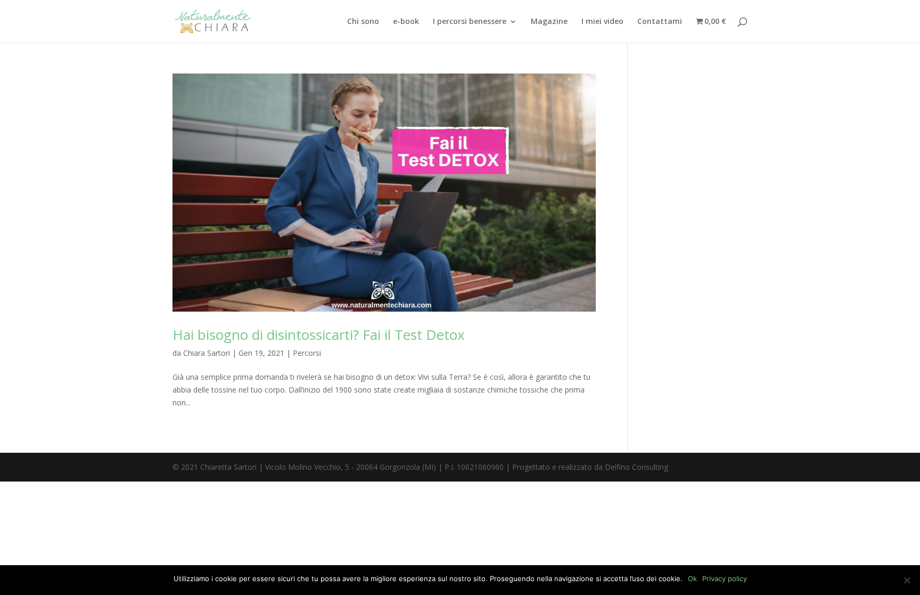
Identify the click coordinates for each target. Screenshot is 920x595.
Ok (692, 578)
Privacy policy (724, 578)
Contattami (659, 22)
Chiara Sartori (206, 353)
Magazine (549, 22)
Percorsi (307, 353)
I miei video (602, 22)
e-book (406, 22)
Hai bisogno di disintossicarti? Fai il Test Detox (318, 334)
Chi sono (363, 22)
